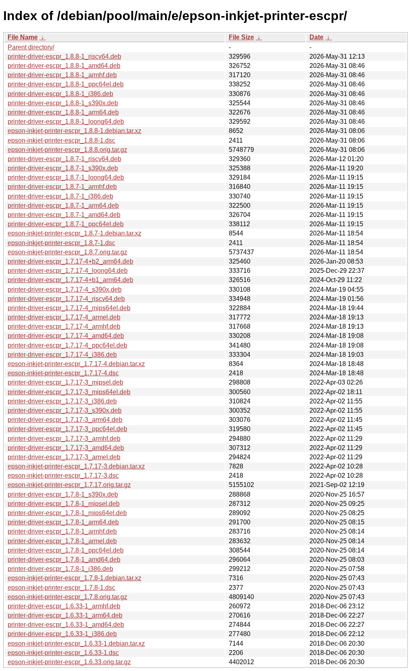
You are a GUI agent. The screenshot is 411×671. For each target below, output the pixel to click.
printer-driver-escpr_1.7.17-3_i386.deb (62, 401)
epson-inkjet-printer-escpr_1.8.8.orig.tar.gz (67, 149)
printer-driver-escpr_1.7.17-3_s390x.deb (65, 410)
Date (316, 37)
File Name (23, 37)
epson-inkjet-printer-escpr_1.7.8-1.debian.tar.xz (74, 578)
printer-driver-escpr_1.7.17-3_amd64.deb (66, 447)
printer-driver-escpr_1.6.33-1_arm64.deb (65, 615)
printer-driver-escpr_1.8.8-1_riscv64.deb (64, 56)
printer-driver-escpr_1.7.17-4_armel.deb (64, 317)
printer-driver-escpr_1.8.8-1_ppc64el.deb (66, 84)
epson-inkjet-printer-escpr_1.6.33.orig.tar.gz (69, 662)
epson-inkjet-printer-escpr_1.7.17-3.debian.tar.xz (76, 466)
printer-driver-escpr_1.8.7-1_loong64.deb (66, 177)
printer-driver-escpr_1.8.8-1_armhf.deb (62, 75)
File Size (241, 37)
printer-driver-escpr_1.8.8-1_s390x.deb (63, 103)
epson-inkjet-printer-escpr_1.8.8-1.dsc (61, 140)
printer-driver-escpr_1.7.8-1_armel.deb (62, 541)
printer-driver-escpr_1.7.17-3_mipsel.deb (65, 382)
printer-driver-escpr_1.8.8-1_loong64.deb (66, 121)
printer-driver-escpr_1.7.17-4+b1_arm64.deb (70, 279)
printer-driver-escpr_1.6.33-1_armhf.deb (64, 606)
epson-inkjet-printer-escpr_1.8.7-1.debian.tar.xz (74, 233)
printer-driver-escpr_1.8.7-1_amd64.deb (64, 214)
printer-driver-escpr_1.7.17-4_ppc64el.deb (67, 345)
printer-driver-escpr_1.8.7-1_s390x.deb (63, 168)
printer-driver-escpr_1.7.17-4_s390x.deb (65, 289)
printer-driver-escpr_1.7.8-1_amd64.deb (64, 559)
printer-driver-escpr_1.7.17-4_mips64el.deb (69, 308)
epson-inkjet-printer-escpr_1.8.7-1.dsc (61, 242)
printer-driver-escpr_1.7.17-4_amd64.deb (66, 335)
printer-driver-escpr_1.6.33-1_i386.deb (62, 633)
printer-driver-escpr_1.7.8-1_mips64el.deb (67, 512)
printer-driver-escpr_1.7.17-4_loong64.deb (68, 270)
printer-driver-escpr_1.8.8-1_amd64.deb (64, 65)
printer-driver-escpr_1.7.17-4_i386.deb (62, 354)
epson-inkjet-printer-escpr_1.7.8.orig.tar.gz (67, 596)
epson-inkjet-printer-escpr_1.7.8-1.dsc (61, 587)
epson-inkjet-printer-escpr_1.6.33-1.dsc (63, 652)
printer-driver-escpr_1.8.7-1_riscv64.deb (64, 158)
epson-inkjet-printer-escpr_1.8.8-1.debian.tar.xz (74, 130)
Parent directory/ (31, 47)
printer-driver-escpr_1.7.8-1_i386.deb (60, 568)
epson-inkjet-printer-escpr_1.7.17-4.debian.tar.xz (76, 363)
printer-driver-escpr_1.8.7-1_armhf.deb (62, 186)
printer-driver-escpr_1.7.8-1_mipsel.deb (64, 503)
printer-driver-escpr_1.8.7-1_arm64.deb (63, 205)
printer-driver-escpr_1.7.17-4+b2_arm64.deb (70, 261)
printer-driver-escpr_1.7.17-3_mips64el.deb (69, 392)
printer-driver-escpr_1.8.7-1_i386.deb (60, 196)
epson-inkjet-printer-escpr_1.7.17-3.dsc (63, 475)
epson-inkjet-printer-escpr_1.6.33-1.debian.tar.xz (76, 643)
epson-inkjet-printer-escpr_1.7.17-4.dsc (63, 373)
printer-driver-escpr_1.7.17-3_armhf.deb (64, 438)
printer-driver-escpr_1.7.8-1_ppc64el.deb (66, 550)
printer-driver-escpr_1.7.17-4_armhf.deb (64, 326)
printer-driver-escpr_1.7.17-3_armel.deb (64, 457)
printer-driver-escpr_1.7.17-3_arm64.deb (65, 419)
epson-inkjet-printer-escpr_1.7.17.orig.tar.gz (69, 484)
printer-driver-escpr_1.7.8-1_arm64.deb (63, 522)
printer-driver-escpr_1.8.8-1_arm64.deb (63, 112)
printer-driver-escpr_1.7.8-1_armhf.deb (62, 531)
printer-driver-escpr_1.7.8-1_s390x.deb (63, 494)
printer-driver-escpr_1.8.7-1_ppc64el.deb (66, 224)
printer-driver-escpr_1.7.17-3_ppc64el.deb (67, 429)
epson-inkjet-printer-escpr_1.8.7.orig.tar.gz (67, 252)
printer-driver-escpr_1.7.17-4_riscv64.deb (66, 298)
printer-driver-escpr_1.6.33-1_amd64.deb (66, 624)
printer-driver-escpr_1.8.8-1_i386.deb (60, 93)
